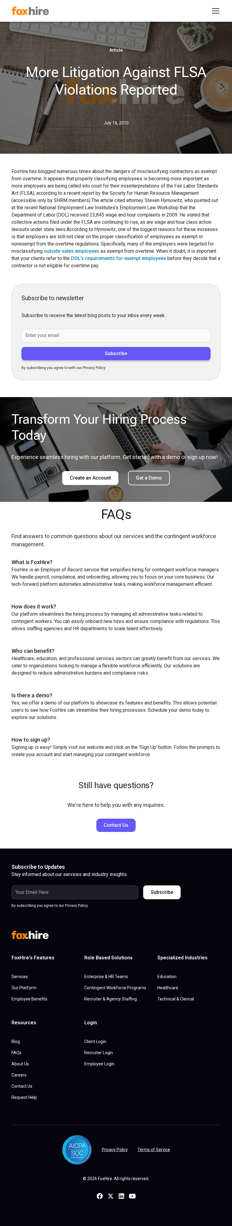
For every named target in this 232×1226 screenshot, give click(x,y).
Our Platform (24, 987)
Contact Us (116, 825)
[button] (214, 11)
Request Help (24, 1097)
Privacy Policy (115, 1149)
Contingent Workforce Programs (115, 987)
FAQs (16, 1052)
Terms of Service (153, 1149)
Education (166, 976)
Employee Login (99, 1063)
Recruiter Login (98, 1052)
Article (116, 50)
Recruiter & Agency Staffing (110, 999)
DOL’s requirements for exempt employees (118, 258)
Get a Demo (149, 478)
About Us (20, 1063)
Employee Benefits (29, 999)
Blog (15, 1041)
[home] (32, 11)
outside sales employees (71, 251)
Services (19, 976)
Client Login (95, 1041)
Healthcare (167, 987)
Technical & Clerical (175, 999)
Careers (19, 1075)
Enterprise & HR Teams (106, 976)
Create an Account (90, 478)
